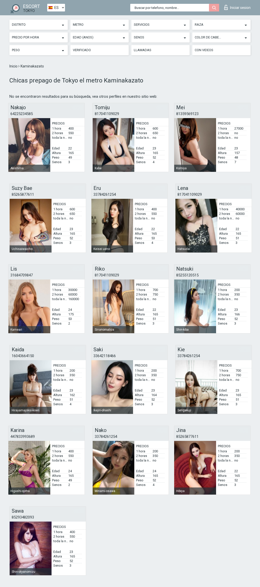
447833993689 (22, 436)
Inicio (13, 66)
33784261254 (104, 194)
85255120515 (187, 275)
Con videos (204, 50)
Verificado (82, 50)
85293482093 (23, 517)
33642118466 (104, 356)
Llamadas (142, 50)
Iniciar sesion (240, 8)
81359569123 (187, 113)
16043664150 (23, 356)
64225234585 (21, 113)
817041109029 (107, 113)
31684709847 (21, 275)
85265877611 (23, 194)
